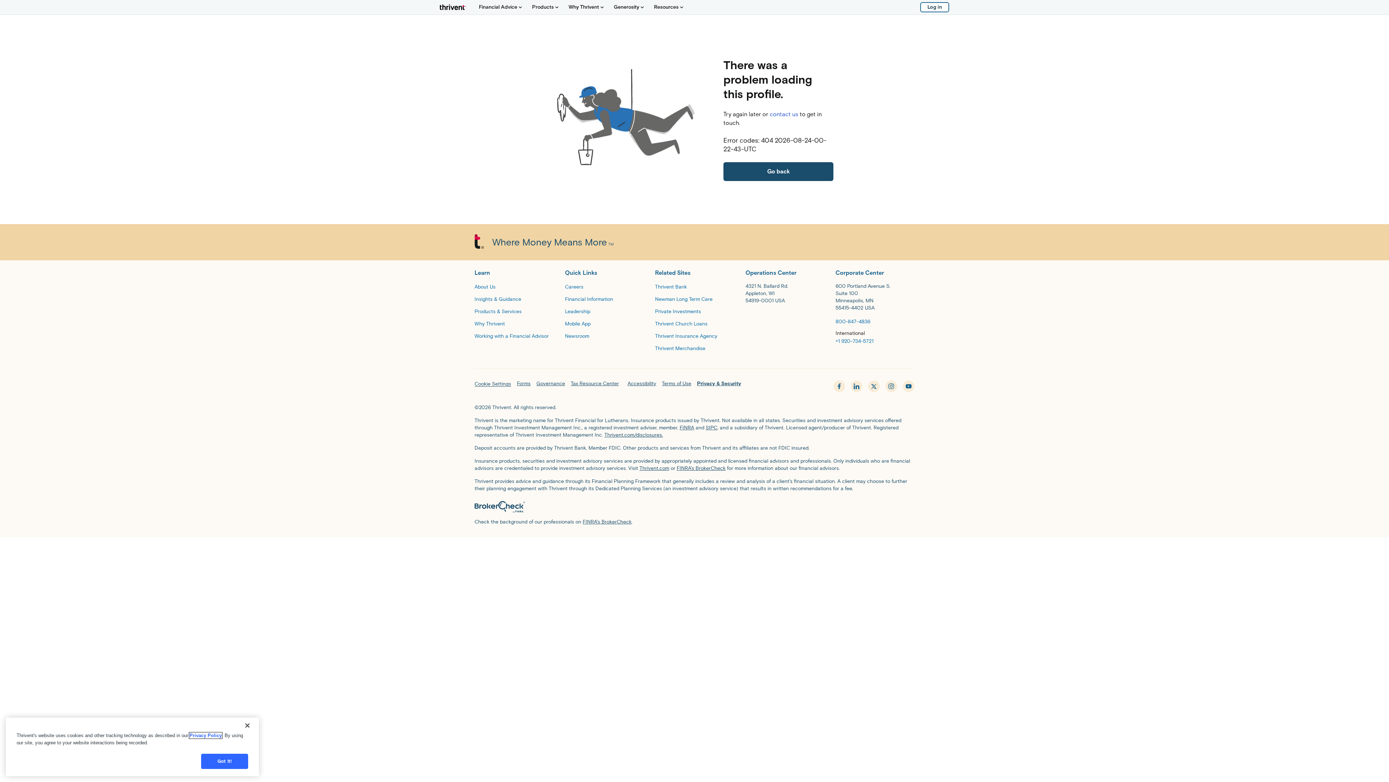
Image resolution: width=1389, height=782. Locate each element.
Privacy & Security (719, 384)
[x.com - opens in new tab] (874, 386)
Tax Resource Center (595, 384)
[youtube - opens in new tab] (909, 386)
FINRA (687, 428)
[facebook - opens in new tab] (839, 386)
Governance (550, 384)
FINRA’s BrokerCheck (701, 468)
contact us (784, 114)
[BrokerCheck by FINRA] (694, 507)
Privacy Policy (206, 735)
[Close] (247, 725)
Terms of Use (676, 384)
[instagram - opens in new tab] (891, 386)
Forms (524, 384)
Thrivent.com (654, 468)
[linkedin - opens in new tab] (856, 386)
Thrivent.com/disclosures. (633, 435)
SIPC (711, 428)
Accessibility (642, 384)
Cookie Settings (493, 384)
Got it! (224, 761)
